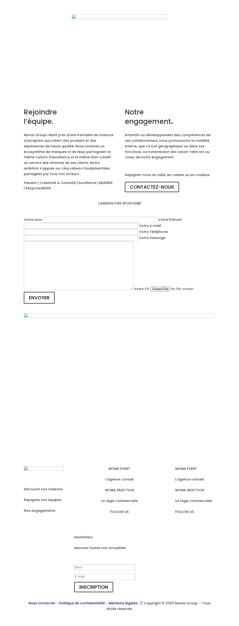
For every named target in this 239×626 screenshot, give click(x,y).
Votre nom (33, 219)
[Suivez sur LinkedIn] (129, 523)
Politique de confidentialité (82, 603)
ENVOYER (39, 297)
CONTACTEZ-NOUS (152, 187)
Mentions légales (123, 603)
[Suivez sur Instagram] (110, 523)
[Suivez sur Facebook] (119, 523)
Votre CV (142, 289)
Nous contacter (41, 603)
